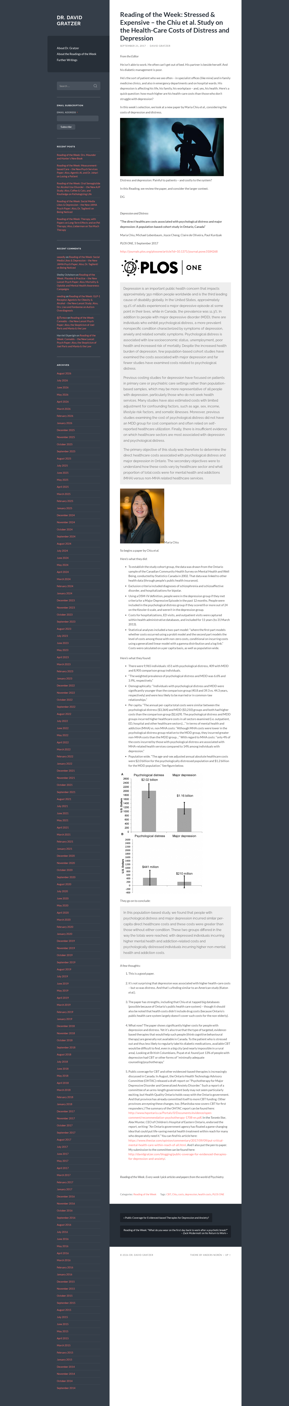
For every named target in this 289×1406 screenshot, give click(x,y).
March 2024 (64, 579)
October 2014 (65, 1380)
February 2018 (65, 1097)
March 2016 (64, 1260)
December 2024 (66, 515)
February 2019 (65, 1011)
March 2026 (64, 408)
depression (191, 1194)
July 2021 (62, 806)
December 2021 (66, 770)
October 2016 (65, 1210)
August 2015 (64, 1309)
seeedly (61, 256)
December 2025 (66, 430)
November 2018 (66, 1033)
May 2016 (62, 1246)
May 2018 (62, 1075)
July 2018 (62, 1061)
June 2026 (63, 387)
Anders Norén (212, 1255)
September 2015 (66, 1302)
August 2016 (64, 1224)
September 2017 (66, 1132)
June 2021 (63, 813)
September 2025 (66, 451)
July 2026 (62, 380)
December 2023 (66, 600)
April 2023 (63, 657)
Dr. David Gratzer (69, 20)
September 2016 (66, 1217)
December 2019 (66, 940)
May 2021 (62, 820)
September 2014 (66, 1387)
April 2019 (63, 997)
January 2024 (64, 593)
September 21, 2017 (133, 45)
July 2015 (62, 1317)
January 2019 (64, 1018)
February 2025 (65, 500)
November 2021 (66, 777)
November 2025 (66, 437)
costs (181, 1194)
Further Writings (67, 60)
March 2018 (64, 1089)
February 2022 (65, 756)
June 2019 (63, 983)
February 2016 (65, 1267)
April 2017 (63, 1167)
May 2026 (62, 394)
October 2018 (65, 1040)
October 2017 (65, 1125)
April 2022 (63, 742)
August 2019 (64, 969)
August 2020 (64, 884)
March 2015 (64, 1345)
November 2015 (66, 1288)
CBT (168, 1194)
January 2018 (64, 1104)
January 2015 (64, 1359)
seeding (61, 296)
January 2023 (64, 678)
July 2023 (62, 635)
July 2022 (62, 720)
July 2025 (62, 465)
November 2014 (66, 1373)
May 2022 (62, 735)
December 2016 (66, 1196)
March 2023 (64, 664)
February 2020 (65, 926)
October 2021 (65, 784)
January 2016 (64, 1274)
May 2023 (62, 649)
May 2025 (62, 479)
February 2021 (65, 841)
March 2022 (64, 749)
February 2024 (65, 586)
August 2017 (64, 1139)
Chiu (174, 1194)
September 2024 (66, 536)
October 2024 (65, 529)
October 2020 (65, 869)
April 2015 (63, 1338)
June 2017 (63, 1153)
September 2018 (66, 1047)
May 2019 (62, 990)
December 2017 (66, 1111)
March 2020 (64, 919)
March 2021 (64, 834)
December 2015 (66, 1281)
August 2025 (64, 458)
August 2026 (64, 373)
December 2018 (66, 1025)
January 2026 (64, 423)
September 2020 (66, 877)
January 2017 (64, 1189)
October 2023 (65, 614)
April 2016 (63, 1253)
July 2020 (62, 891)
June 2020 (63, 898)
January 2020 (64, 933)
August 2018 (64, 1054)
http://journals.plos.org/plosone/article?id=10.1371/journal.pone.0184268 (169, 251)
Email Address (67, 112)
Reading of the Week (144, 1194)
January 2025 (64, 508)
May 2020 (62, 905)
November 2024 (66, 522)
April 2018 (63, 1082)
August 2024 (64, 543)
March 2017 (64, 1175)
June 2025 (63, 472)
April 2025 (63, 486)
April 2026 (63, 401)
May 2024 (62, 564)
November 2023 (66, 607)
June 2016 (63, 1238)
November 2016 (66, 1203)
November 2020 (66, 862)
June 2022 (63, 728)
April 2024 (63, 571)
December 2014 (66, 1366)
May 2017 (62, 1160)
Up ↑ (228, 1255)
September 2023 (66, 621)
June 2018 (63, 1068)
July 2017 (62, 1146)
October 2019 (65, 955)
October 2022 (65, 699)
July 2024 (62, 550)
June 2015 (63, 1324)
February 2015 (65, 1352)
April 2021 (63, 827)
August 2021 (64, 799)
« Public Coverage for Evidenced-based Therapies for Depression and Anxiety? (166, 1217)
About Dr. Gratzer (68, 48)
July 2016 (62, 1231)
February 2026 (65, 415)
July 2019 (62, 976)
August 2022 (64, 713)
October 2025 (65, 444)
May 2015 (62, 1331)
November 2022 (66, 692)
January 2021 (64, 848)
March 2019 (64, 1004)
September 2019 (66, 962)
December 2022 (66, 685)
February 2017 (65, 1182)
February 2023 (65, 671)
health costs (204, 1194)
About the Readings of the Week (76, 54)
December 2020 (66, 855)
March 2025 (64, 493)
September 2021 (66, 791)
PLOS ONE (218, 1194)
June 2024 (63, 557)
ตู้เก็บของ (62, 317)
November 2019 (66, 948)
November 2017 (66, 1118)
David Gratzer (160, 45)
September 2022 (66, 706)
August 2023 (64, 628)
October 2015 (65, 1295)
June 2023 (63, 642)
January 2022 (64, 763)
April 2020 (63, 912)
